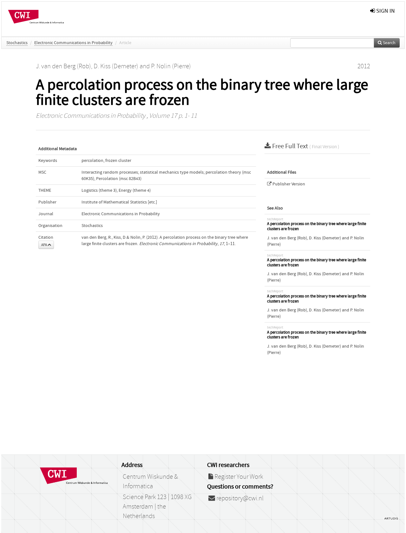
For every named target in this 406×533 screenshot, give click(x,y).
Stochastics (17, 42)
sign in (385, 11)
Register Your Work (238, 477)
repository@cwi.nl (239, 498)
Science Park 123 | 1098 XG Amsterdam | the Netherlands (157, 506)
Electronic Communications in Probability (73, 42)
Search (389, 42)
